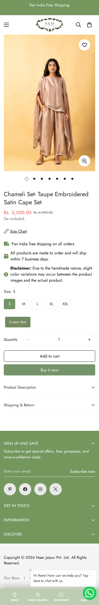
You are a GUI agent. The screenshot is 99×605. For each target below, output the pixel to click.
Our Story (12, 578)
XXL (66, 305)
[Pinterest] (10, 489)
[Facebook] (25, 489)
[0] (89, 25)
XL (53, 305)
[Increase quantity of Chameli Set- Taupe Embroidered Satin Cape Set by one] (89, 339)
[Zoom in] (84, 161)
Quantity (11, 339)
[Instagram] (40, 489)
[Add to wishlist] (84, 45)
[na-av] (49, 25)
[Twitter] (56, 489)
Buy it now (49, 370)
